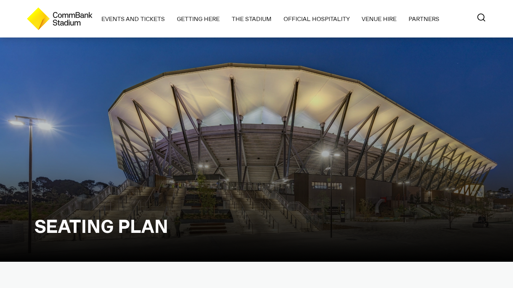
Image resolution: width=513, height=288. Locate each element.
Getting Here (198, 18)
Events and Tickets (133, 18)
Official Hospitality (317, 18)
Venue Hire (379, 18)
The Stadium (252, 18)
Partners (424, 18)
